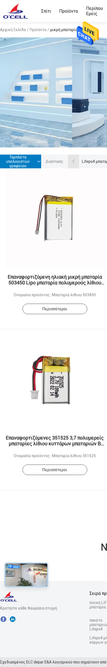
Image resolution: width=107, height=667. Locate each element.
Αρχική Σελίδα (13, 30)
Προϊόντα (68, 11)
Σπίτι (46, 11)
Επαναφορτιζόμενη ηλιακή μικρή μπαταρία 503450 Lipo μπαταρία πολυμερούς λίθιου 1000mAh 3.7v (55, 282)
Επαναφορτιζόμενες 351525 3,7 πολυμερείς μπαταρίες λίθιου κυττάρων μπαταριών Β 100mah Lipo (55, 443)
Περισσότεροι (54, 309)
